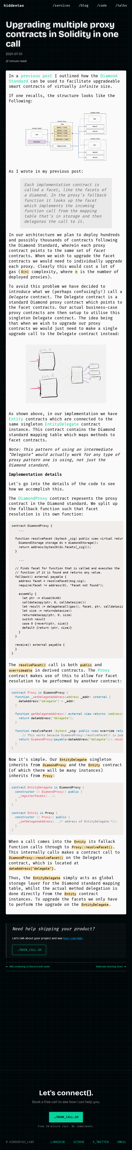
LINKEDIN (58, 1142)
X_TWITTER (101, 1142)
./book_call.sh (29, 950)
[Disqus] (66, 1018)
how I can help (72, 938)
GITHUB (78, 1142)
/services (61, 5)
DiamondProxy (32, 498)
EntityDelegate (62, 424)
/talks (121, 5)
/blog (83, 5)
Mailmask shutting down (109, 966)
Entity (16, 419)
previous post (36, 76)
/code (102, 5)
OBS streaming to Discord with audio (29, 966)
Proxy (104, 670)
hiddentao (14, 5)
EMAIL (121, 1142)
